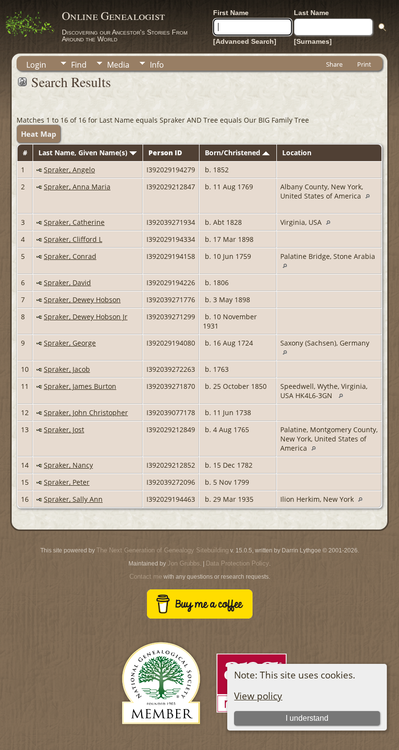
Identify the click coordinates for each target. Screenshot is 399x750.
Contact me (145, 576)
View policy (258, 696)
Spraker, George (70, 343)
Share (334, 64)
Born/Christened (233, 152)
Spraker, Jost (64, 429)
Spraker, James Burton (80, 386)
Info (157, 64)
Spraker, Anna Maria (77, 186)
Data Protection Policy (237, 563)
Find (79, 64)
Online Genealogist (113, 15)
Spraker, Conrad (70, 256)
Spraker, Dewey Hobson (82, 299)
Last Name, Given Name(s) (83, 152)
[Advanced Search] (244, 41)
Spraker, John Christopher (86, 412)
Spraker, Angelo (69, 169)
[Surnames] (313, 41)
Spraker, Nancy (68, 465)
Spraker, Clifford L (73, 239)
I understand (307, 718)
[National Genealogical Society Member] (161, 735)
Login (36, 64)
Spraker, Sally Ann (73, 499)
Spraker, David (67, 282)
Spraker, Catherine (74, 222)
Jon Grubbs (183, 563)
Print (364, 64)
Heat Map (38, 134)
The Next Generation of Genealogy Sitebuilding (162, 550)
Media (118, 64)
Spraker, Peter (67, 482)
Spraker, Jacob (67, 369)
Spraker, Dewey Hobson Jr (85, 316)
